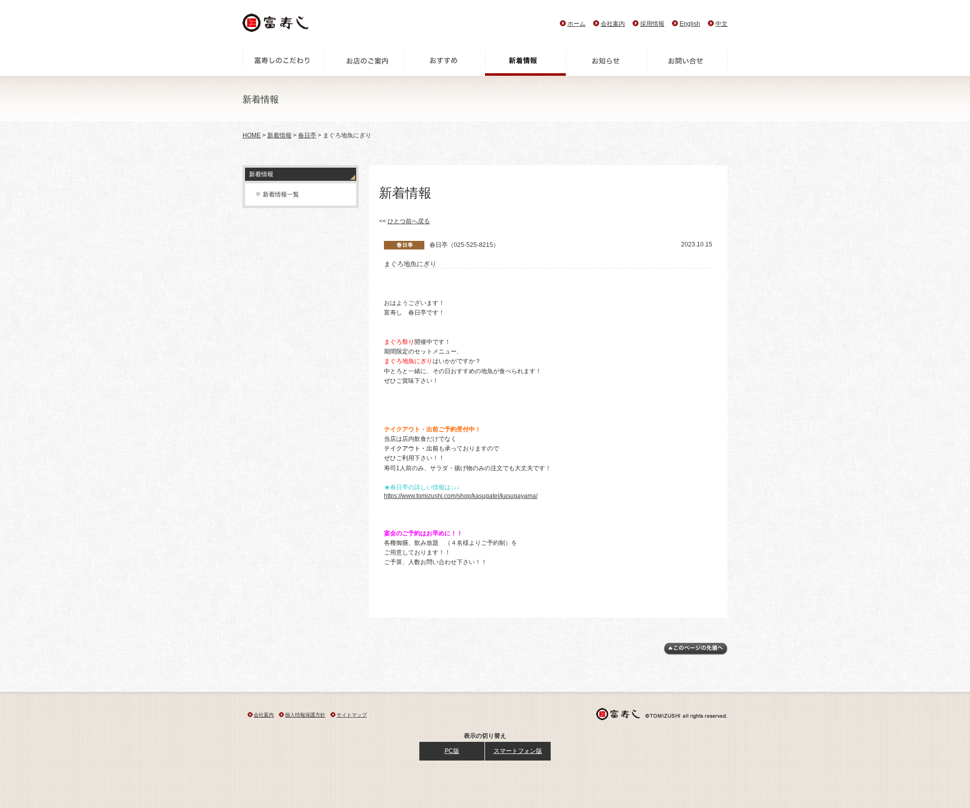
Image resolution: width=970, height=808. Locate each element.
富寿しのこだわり (283, 63)
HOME (252, 135)
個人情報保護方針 (305, 715)
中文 (721, 23)
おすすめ (444, 63)
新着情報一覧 (281, 194)
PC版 (452, 750)
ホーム (576, 23)
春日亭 (307, 135)
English (690, 23)
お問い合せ (687, 63)
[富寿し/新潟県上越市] (277, 25)
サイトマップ (351, 715)
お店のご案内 (363, 63)
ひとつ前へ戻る (408, 221)
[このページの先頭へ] (696, 652)
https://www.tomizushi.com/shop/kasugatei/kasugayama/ (461, 495)
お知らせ (606, 63)
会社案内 (613, 23)
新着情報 (525, 63)
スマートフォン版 (518, 750)
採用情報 (652, 23)
